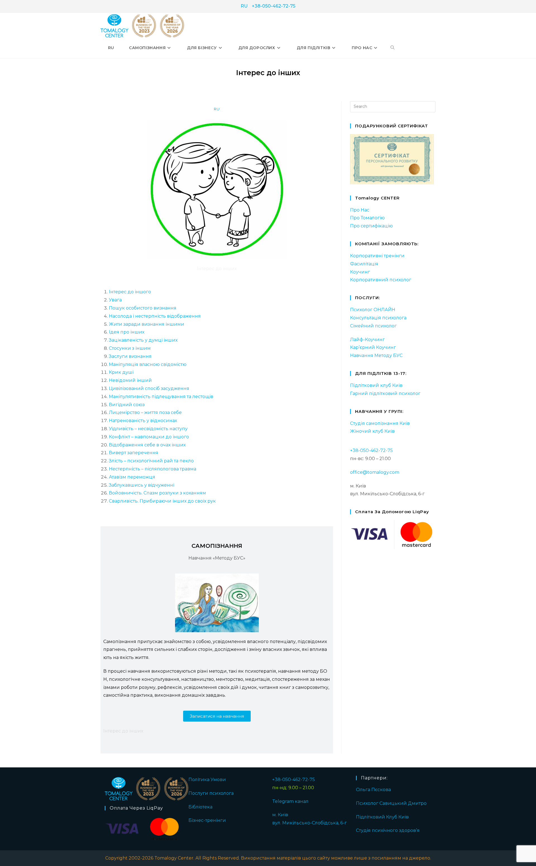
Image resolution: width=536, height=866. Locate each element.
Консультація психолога (378, 317)
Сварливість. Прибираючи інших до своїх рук (162, 501)
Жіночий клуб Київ (372, 431)
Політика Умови (207, 779)
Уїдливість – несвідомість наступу (148, 428)
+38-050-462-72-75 (273, 6)
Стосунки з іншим (130, 348)
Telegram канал (290, 801)
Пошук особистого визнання (142, 308)
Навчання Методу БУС (376, 355)
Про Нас (359, 210)
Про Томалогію (367, 217)
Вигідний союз (127, 404)
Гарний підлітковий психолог (385, 393)
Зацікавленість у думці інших (143, 340)
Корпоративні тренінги (377, 255)
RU (244, 6)
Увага (115, 300)
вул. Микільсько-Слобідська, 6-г (309, 822)
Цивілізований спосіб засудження (149, 388)
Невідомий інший (130, 380)
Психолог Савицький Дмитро (391, 803)
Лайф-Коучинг (367, 339)
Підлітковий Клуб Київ (382, 817)
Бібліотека (200, 807)
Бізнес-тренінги (207, 820)
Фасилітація (364, 264)
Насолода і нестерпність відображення (155, 316)
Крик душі (121, 372)
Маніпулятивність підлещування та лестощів (161, 396)
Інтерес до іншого (130, 291)
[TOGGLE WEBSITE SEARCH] (392, 47)
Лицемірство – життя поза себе (145, 412)
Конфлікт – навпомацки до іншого (149, 436)
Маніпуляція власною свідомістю (147, 364)
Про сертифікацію (371, 226)
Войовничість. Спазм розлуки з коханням (157, 493)
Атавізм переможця (132, 477)
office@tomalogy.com (374, 472)
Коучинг (360, 272)
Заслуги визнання (130, 356)
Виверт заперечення (133, 452)
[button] (217, 716)
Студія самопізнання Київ (380, 423)
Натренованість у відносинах (143, 420)
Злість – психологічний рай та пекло (151, 460)
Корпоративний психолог (380, 279)
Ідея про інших (126, 332)
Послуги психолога (211, 793)
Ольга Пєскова (373, 789)
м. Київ (280, 814)
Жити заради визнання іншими (146, 324)
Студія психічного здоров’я (388, 830)
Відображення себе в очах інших (147, 445)
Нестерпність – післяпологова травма (152, 469)
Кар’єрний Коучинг (373, 347)
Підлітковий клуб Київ (376, 385)
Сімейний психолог (373, 326)
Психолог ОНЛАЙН (372, 309)
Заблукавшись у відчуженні (141, 485)
